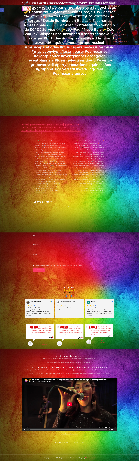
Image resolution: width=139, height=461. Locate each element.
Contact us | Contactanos (95, 15)
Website (35, 254)
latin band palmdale (28, 130)
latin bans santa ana (73, 130)
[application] (69, 404)
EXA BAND (37, 7)
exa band (25, 125)
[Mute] (112, 429)
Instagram (25, 127)
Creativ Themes (90, 458)
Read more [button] (60, 315)
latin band (34, 127)
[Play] (24, 429)
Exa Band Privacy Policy (30, 22)
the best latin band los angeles (31, 133)
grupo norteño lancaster (72, 125)
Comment (36, 211)
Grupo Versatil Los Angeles (69, 434)
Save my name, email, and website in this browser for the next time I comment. (58, 265)
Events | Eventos (80, 15)
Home (25, 15)
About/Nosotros (34, 15)
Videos (56, 15)
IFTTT (84, 125)
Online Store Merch (66, 15)
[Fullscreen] (114, 429)
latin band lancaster (45, 127)
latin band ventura (59, 130)
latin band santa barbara (43, 130)
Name (35, 235)
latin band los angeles (60, 127)
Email (35, 245)
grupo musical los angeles (55, 125)
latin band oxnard (74, 127)
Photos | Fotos (47, 15)
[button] (115, 308)
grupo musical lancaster (37, 125)
